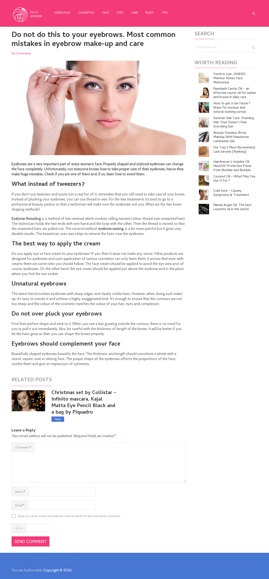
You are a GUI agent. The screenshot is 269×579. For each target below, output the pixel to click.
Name (20, 492)
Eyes (120, 13)
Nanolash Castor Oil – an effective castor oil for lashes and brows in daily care (234, 93)
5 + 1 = (19, 528)
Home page (62, 13)
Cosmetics (86, 13)
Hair (134, 13)
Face (105, 13)
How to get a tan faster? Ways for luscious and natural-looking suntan (231, 108)
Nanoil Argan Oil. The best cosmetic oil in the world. (232, 207)
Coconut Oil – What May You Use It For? (234, 179)
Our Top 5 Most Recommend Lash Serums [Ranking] (234, 150)
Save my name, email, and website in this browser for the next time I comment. (69, 516)
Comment (23, 447)
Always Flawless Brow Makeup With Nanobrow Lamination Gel (231, 137)
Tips (165, 13)
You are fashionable (27, 570)
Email (19, 505)
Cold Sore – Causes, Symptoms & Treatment (231, 193)
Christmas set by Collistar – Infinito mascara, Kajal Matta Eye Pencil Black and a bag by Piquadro (83, 403)
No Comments (21, 53)
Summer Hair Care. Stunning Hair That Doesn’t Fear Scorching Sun (233, 123)
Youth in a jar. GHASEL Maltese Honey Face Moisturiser (229, 78)
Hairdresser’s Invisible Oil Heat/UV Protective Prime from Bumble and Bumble (232, 166)
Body (150, 13)
